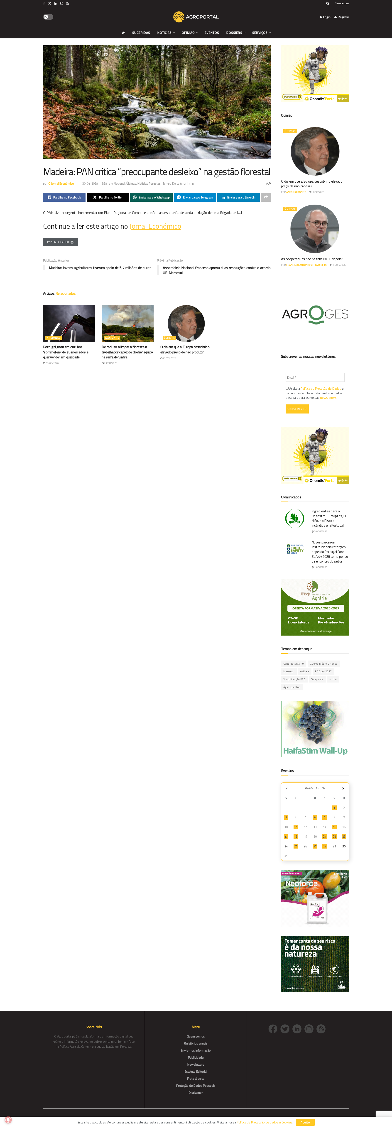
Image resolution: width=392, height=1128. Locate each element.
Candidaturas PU (293, 664)
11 (295, 827)
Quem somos (196, 1036)
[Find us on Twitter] (49, 3)
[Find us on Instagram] (61, 3)
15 (334, 827)
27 (315, 846)
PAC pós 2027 (323, 671)
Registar (343, 17)
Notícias (164, 32)
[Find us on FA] (44, 3)
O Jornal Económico (61, 183)
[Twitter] (286, 1028)
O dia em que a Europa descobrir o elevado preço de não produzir (185, 349)
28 (324, 846)
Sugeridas (141, 32)
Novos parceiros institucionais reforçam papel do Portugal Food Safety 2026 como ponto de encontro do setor (330, 552)
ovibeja (304, 671)
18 (295, 836)
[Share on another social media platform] (266, 197)
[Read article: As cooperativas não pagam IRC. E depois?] (315, 229)
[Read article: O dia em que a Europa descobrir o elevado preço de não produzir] (186, 323)
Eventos (212, 32)
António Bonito (296, 192)
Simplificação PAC (294, 679)
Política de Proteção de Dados (321, 388)
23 (343, 836)
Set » (343, 788)
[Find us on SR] (67, 3)
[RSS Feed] (322, 1028)
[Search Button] (327, 3)
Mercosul (288, 671)
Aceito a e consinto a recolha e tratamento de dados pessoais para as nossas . (315, 393)
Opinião (188, 32)
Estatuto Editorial (196, 1071)
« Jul (287, 788)
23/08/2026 (52, 363)
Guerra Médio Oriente (323, 664)
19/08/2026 (320, 567)
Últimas (131, 183)
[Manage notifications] (8, 1119)
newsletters (328, 397)
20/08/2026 (320, 531)
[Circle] (298, 1028)
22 (334, 836)
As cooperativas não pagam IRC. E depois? (312, 259)
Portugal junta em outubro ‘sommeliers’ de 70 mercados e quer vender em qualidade (65, 352)
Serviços (260, 32)
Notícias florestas (149, 183)
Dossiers (234, 32)
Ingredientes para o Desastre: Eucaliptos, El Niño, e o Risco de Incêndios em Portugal (329, 518)
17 (286, 836)
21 (324, 836)
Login (327, 17)
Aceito (305, 1122)
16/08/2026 (339, 265)
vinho (333, 679)
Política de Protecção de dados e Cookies (264, 1122)
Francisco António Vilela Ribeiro (307, 265)
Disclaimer (196, 1092)
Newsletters (342, 3)
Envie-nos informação (196, 1050)
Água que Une (291, 687)
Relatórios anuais (196, 1043)
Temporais (317, 679)
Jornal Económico (155, 226)
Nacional (119, 183)
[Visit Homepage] (196, 17)
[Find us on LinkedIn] (55, 3)
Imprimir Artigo (58, 242)
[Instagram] (310, 1028)
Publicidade (196, 1057)
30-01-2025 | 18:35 (94, 183)
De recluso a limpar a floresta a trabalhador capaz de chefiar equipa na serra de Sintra (127, 352)
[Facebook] (274, 1028)
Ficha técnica (195, 1078)
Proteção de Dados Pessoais (196, 1085)
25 (295, 846)
